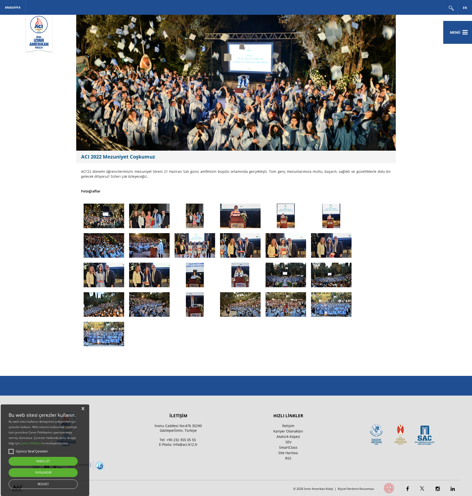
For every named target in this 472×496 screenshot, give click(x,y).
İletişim (288, 425)
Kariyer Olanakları (288, 431)
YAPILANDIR (43, 472)
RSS (288, 458)
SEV (288, 442)
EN (465, 8)
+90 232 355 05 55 (181, 439)
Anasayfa (12, 7)
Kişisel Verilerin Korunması (356, 489)
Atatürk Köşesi (288, 436)
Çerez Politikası (30, 443)
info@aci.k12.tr (185, 444)
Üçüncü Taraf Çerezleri (32, 451)
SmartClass (288, 447)
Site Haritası (288, 452)
